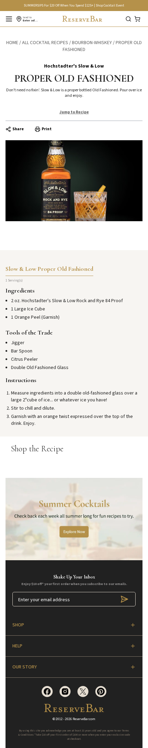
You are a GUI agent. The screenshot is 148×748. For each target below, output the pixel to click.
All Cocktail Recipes (45, 42)
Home (12, 42)
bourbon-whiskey (92, 42)
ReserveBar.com (84, 719)
